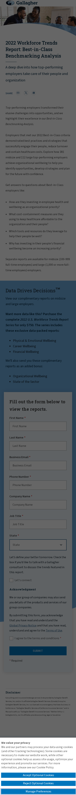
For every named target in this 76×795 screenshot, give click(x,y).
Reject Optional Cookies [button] (38, 783)
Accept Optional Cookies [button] (38, 775)
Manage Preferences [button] (38, 791)
